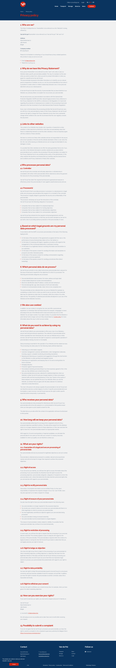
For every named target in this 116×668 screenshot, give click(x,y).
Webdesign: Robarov (91, 665)
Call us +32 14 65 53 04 (73, 2)
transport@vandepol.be (44, 654)
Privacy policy (29, 11)
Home (56, 6)
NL (87, 2)
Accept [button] (13, 664)
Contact (91, 6)
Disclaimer (45, 665)
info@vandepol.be (30, 60)
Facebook (88, 651)
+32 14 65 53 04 (43, 652)
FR (93, 2)
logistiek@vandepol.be (44, 656)
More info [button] (9, 660)
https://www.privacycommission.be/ (30, 633)
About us (77, 6)
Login (82, 2)
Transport (63, 6)
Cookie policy (57, 317)
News (83, 6)
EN (90, 2)
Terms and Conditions (68, 665)
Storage (70, 6)
